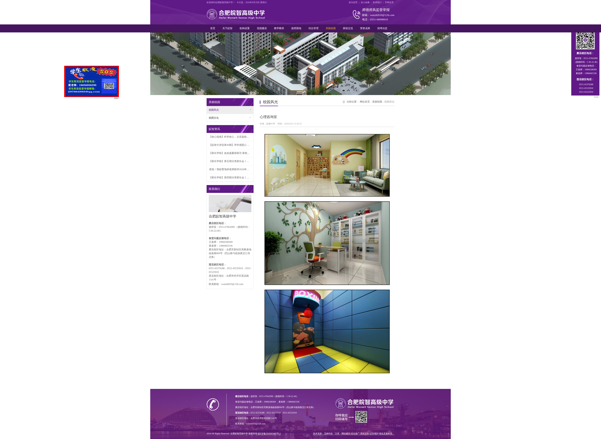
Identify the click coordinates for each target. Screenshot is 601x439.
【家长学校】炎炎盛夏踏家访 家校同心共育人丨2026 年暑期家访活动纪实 (231, 153)
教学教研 (279, 28)
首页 (212, 28)
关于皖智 (227, 28)
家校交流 (348, 28)
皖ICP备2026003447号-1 (269, 433)
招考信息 (382, 28)
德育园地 (296, 28)
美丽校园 (331, 28)
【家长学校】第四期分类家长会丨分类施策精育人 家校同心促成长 (231, 177)
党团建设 (262, 28)
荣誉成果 (365, 28)
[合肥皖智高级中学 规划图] (300, 63)
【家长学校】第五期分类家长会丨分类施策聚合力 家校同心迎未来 (231, 161)
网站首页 (365, 101)
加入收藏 (365, 2)
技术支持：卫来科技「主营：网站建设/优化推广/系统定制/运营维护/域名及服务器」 (353, 433)
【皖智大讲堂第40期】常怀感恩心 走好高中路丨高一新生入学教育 (231, 145)
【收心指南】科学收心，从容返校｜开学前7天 (231, 136)
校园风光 (214, 109)
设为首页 (353, 2)
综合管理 (313, 28)
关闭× (131, 113)
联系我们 (377, 2)
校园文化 (214, 117)
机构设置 (245, 28)
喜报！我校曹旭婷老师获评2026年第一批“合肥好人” (231, 169)
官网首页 (389, 2)
